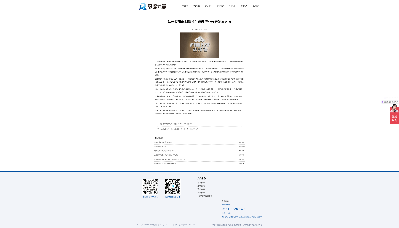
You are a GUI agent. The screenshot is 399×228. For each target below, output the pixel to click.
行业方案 (220, 6)
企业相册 (232, 6)
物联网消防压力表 (199, 146)
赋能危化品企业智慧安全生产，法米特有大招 (177, 124)
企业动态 (244, 6)
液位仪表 (201, 189)
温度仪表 (201, 193)
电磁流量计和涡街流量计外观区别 (199, 151)
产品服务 (208, 6)
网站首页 (185, 6)
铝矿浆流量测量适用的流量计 (199, 142)
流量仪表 (201, 183)
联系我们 (256, 6)
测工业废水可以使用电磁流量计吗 (199, 163)
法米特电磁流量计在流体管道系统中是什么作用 (199, 159)
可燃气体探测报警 (204, 196)
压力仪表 (201, 186)
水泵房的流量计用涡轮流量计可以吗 (199, 155)
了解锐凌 (196, 6)
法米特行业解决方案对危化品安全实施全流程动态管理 (180, 129)
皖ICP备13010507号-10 (187, 225)
